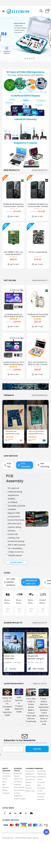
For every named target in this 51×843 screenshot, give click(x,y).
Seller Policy (30, 791)
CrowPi (40, 791)
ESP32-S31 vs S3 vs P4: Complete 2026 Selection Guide (7, 706)
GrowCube (41, 794)
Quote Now (8, 610)
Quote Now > (17, 562)
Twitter (10, 813)
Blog (4, 782)
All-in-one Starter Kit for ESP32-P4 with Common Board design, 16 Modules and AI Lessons (38, 363)
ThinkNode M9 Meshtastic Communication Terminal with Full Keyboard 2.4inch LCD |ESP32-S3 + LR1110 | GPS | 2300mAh (13, 205)
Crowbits (40, 796)
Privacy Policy (19, 787)
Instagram (26, 813)
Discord (31, 813)
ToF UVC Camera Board (37, 252)
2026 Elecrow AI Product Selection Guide (19, 704)
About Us (5, 773)
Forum (4, 779)
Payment (17, 784)
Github (4, 790)
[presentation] (48, 192)
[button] (25, 58)
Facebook (5, 813)
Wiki (3, 784)
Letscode (40, 799)
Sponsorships (31, 777)
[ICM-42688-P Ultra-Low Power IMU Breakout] (13, 237)
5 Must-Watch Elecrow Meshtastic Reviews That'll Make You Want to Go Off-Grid (44, 711)
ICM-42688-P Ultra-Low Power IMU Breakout (13, 253)
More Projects (39, 623)
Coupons (5, 793)
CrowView (41, 788)
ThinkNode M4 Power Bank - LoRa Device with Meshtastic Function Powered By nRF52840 (37, 315)
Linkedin (15, 813)
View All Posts (40, 683)
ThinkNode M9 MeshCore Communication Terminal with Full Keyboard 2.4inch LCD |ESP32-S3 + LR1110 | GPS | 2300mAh (37, 205)
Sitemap (5, 787)
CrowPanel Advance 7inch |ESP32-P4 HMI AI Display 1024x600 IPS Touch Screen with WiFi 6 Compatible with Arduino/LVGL (13, 363)
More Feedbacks (39, 395)
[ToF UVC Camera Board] (38, 237)
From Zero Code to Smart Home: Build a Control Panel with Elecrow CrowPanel (31, 710)
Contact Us (6, 776)
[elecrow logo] (11, 11)
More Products (39, 170)
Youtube (20, 813)
